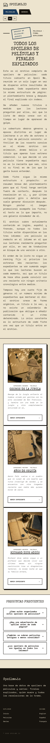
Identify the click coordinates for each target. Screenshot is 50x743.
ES (10, 18)
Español (42, 717)
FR (14, 18)
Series (24, 12)
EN (5, 18)
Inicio (6, 713)
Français (43, 721)
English (42, 713)
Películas (10, 12)
